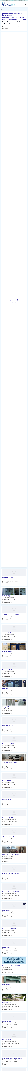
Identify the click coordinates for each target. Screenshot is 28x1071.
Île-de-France (19, 9)
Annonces (5, 9)
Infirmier (12, 9)
